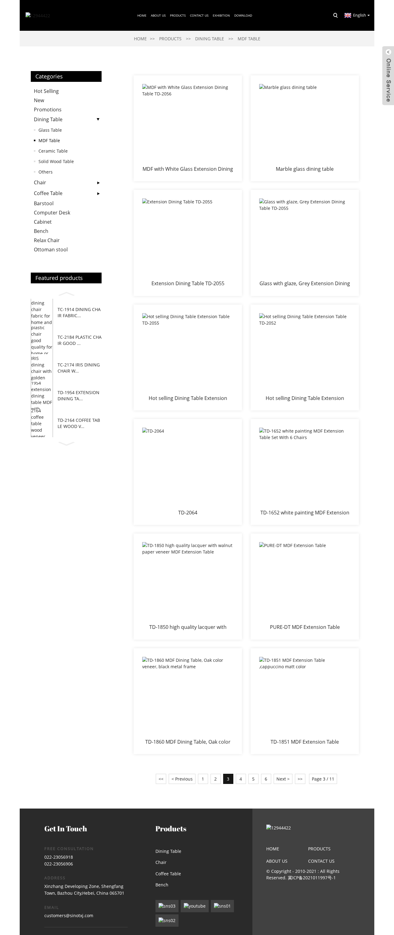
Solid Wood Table (56, 161)
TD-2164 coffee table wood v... (79, 423)
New (39, 100)
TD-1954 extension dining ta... (78, 396)
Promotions (48, 109)
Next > (283, 779)
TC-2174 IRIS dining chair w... (79, 368)
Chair (40, 182)
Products (178, 15)
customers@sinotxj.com (68, 915)
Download (243, 15)
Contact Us (199, 15)
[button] (66, 293)
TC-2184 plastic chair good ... (80, 340)
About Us (276, 861)
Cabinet (43, 221)
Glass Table (50, 130)
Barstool (44, 203)
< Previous (182, 779)
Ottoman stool (51, 249)
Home (142, 15)
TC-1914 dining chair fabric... (79, 312)
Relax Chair (47, 240)
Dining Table (209, 39)
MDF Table (249, 39)
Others (45, 172)
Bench (41, 231)
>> (300, 779)
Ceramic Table (53, 151)
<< (161, 779)
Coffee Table (48, 193)
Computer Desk (52, 212)
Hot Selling (46, 91)
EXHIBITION (221, 15)
